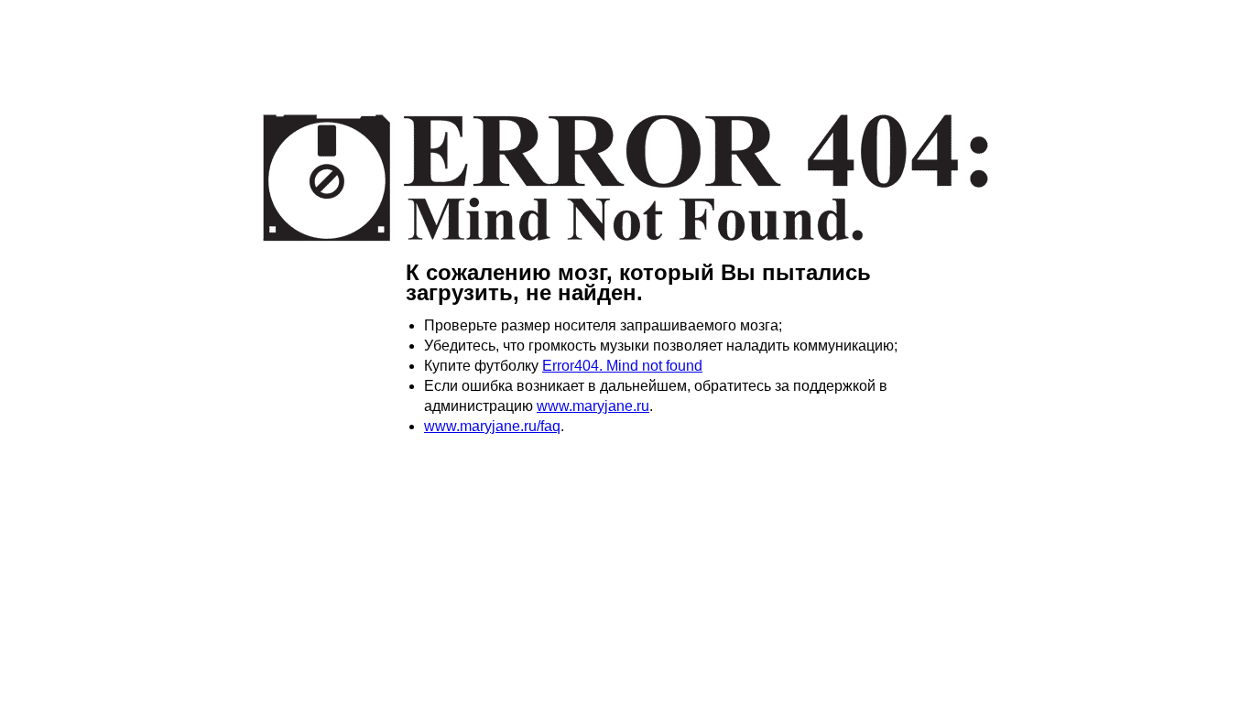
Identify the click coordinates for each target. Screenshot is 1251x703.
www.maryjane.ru (593, 406)
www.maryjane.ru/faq (492, 426)
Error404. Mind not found (622, 365)
